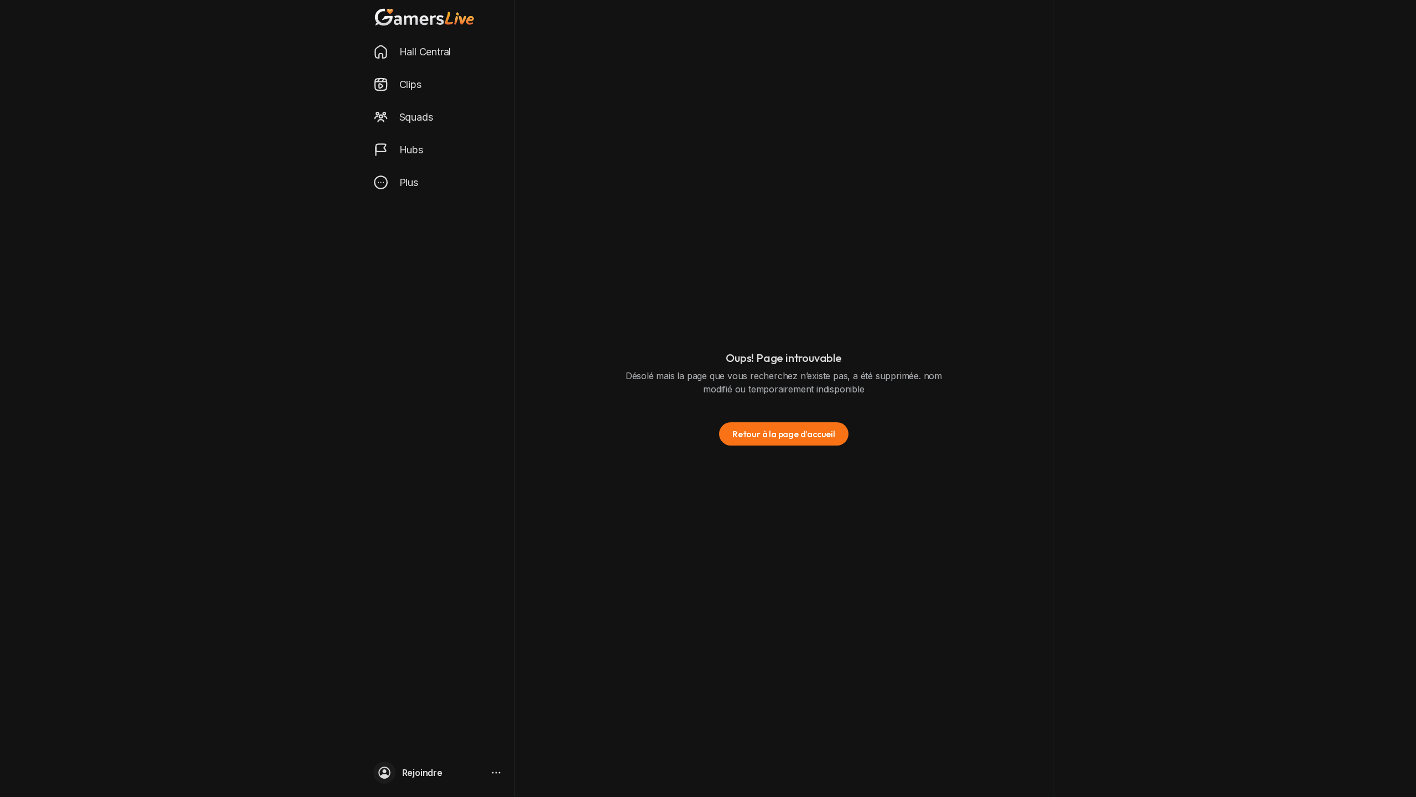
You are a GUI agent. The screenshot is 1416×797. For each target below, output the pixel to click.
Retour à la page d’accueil (783, 433)
